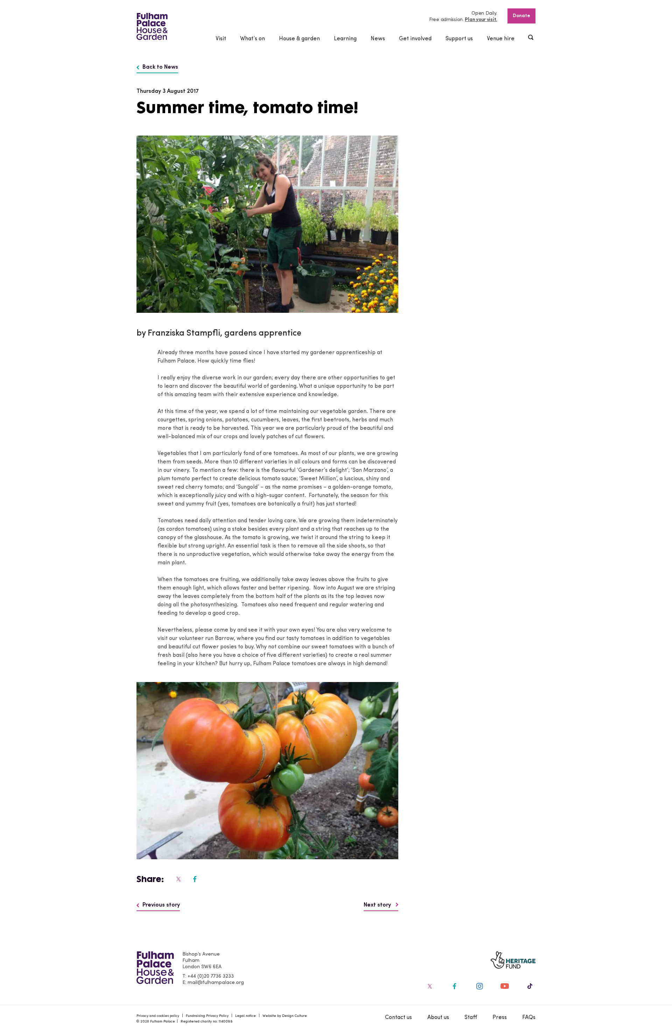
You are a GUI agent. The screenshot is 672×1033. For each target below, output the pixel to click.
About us (438, 1017)
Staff (470, 1017)
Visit (221, 39)
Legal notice (245, 1016)
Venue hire (500, 39)
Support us (459, 39)
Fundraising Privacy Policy (207, 1016)
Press (499, 1017)
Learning (345, 39)
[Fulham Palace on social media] (177, 878)
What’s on (252, 39)
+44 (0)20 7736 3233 (211, 976)
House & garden (299, 39)
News (378, 39)
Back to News (160, 67)
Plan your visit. (481, 19)
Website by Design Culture (284, 1016)
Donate (521, 16)
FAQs (529, 1017)
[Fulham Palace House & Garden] (152, 26)
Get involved (415, 39)
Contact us (398, 1017)
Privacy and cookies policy (157, 1016)
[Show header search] (531, 38)
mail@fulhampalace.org (216, 982)
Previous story (161, 905)
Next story (378, 905)
